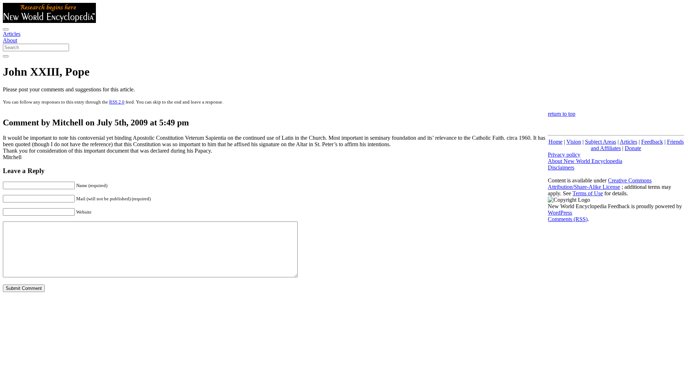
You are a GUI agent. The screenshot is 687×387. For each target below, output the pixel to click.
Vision (573, 142)
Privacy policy (564, 155)
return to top (561, 114)
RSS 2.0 (117, 102)
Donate (633, 148)
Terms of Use (587, 193)
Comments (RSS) (568, 219)
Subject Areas (600, 142)
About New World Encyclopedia (585, 161)
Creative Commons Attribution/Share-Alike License (600, 183)
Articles (11, 34)
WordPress (560, 213)
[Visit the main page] (49, 21)
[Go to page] (6, 56)
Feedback (652, 142)
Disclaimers (561, 167)
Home (555, 142)
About (10, 40)
